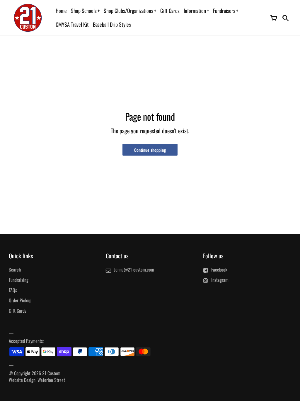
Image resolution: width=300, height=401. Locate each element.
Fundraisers (224, 10)
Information (195, 10)
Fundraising (18, 279)
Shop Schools (84, 10)
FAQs (13, 290)
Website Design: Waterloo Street (37, 379)
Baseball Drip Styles (112, 24)
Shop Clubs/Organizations (128, 10)
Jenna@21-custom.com (134, 269)
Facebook (219, 269)
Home (61, 10)
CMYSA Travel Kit (72, 24)
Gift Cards (170, 10)
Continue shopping (150, 150)
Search (15, 269)
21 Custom (51, 373)
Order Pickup (20, 300)
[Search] (285, 17)
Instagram (220, 279)
